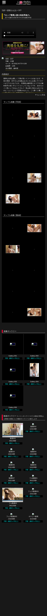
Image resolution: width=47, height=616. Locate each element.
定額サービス (12, 10)
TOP (3, 10)
